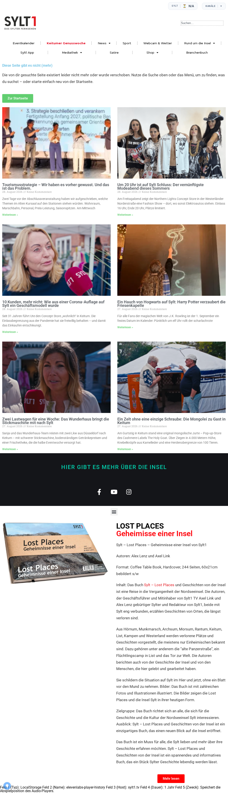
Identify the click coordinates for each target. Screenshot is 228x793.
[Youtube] (114, 492)
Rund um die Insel (197, 43)
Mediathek (70, 52)
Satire (114, 52)
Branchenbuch (197, 52)
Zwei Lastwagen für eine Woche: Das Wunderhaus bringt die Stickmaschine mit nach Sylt (55, 421)
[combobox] (202, 23)
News (102, 43)
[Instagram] (129, 492)
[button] (114, 511)
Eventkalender (24, 43)
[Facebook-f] (99, 492)
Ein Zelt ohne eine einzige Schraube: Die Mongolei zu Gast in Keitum (171, 421)
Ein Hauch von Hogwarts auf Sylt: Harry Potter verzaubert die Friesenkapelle (171, 304)
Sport (127, 43)
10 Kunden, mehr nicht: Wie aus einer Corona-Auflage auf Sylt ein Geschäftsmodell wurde (53, 304)
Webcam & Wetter (157, 43)
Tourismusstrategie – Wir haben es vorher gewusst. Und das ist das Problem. (55, 186)
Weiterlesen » (10, 214)
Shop (150, 52)
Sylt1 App (27, 52)
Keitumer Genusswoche (66, 43)
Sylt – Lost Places (159, 585)
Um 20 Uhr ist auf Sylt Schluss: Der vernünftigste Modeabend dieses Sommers (160, 186)
